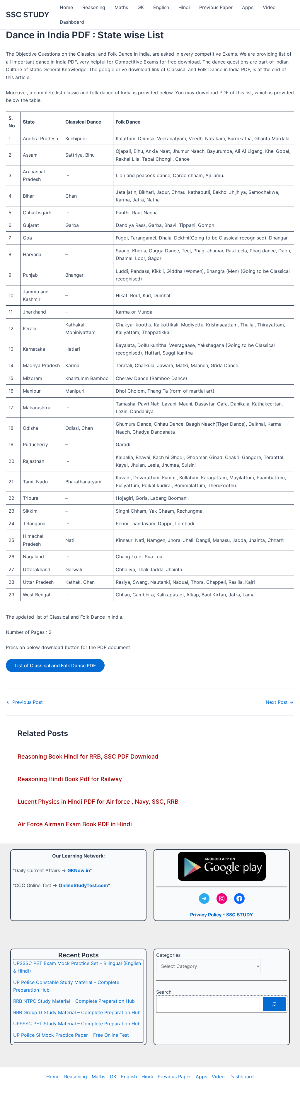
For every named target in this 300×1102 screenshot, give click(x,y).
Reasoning (93, 7)
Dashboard (72, 22)
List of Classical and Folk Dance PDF (55, 665)
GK (140, 7)
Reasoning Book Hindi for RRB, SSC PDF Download (88, 756)
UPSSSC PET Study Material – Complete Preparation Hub (77, 1023)
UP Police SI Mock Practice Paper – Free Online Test (71, 1035)
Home (66, 7)
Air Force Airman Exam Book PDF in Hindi (75, 824)
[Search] (274, 1004)
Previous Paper (216, 7)
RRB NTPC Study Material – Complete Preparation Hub (74, 1001)
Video (269, 7)
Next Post (280, 702)
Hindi (184, 7)
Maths (121, 7)
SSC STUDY (27, 14)
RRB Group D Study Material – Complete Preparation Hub (77, 1012)
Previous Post (24, 702)
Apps (247, 7)
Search (163, 992)
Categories (168, 955)
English (161, 7)
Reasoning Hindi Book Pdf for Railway (70, 779)
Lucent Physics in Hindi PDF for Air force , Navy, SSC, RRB (98, 801)
